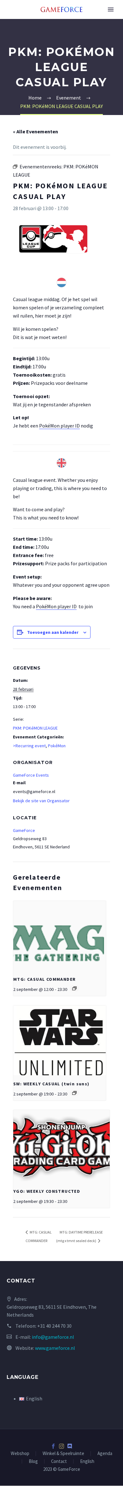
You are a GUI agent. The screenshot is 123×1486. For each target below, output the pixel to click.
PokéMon (57, 746)
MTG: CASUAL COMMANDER (44, 979)
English (87, 1461)
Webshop (20, 1453)
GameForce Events (31, 775)
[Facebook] (53, 1446)
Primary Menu (110, 9)
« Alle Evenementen (35, 131)
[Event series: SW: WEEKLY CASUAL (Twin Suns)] (74, 1093)
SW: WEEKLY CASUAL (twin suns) (51, 1084)
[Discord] (69, 1446)
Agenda (104, 1453)
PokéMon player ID (59, 425)
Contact (59, 1461)
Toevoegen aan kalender (53, 632)
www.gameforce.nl (55, 1348)
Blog (33, 1461)
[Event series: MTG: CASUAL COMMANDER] (74, 988)
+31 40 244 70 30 (54, 1326)
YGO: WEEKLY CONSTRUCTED (46, 1191)
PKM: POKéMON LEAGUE (35, 728)
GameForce (24, 830)
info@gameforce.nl (53, 1337)
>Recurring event (29, 746)
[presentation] (59, 935)
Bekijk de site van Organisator (41, 801)
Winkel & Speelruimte (63, 1453)
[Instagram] (61, 1446)
